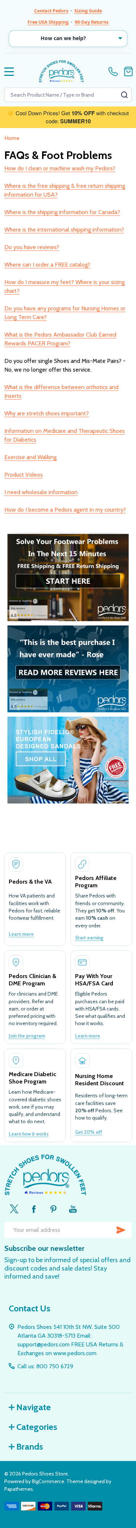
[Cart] (128, 71)
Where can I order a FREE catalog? (47, 264)
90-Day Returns (91, 22)
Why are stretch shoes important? (46, 413)
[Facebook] (34, 1208)
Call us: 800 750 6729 (45, 1366)
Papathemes (18, 1489)
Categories (36, 1427)
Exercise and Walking (30, 457)
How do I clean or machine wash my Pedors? (59, 168)
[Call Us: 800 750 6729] (114, 71)
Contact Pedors (51, 11)
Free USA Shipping (48, 22)
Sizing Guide (88, 11)
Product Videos (23, 474)
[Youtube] (73, 1208)
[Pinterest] (53, 1208)
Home (12, 138)
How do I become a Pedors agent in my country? (65, 509)
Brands (29, 1446)
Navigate (33, 1407)
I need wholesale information (41, 492)
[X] (14, 1208)
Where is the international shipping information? (64, 229)
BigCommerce (48, 1481)
